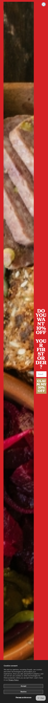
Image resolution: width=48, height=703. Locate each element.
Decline (23, 692)
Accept (23, 686)
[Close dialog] (44, 4)
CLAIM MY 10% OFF (41, 386)
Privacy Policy (14, 680)
